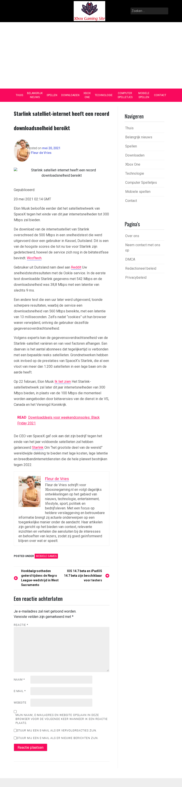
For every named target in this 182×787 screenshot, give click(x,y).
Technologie (104, 95)
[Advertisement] (91, 55)
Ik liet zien (63, 381)
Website (20, 702)
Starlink (38, 447)
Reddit (76, 267)
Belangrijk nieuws (35, 95)
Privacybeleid (135, 277)
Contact (160, 95)
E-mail (20, 691)
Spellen (52, 95)
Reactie (21, 625)
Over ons (132, 236)
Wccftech (34, 258)
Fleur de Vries (41, 153)
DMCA (130, 259)
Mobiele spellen (143, 95)
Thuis (19, 95)
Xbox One (87, 95)
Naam (19, 679)
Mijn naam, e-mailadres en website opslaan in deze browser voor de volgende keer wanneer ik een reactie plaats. (62, 719)
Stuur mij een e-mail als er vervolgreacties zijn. (57, 730)
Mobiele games (46, 556)
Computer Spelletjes (125, 95)
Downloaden (70, 95)
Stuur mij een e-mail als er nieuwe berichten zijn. (58, 738)
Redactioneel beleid (140, 268)
